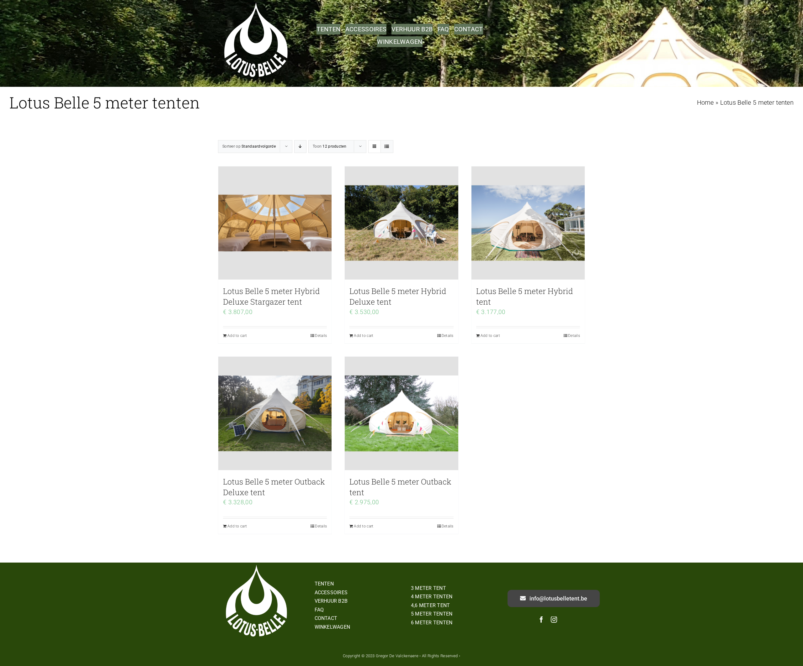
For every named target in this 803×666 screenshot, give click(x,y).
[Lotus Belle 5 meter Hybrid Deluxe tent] (401, 223)
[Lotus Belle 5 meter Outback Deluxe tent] (275, 413)
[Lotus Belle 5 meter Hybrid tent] (528, 223)
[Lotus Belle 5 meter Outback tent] (401, 413)
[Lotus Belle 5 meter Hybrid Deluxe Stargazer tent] (275, 223)
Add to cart (237, 335)
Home (705, 102)
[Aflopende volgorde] (300, 146)
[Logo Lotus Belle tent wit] (257, 565)
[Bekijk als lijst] (387, 146)
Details (321, 335)
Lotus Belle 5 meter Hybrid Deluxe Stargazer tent (271, 296)
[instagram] (554, 619)
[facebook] (541, 619)
